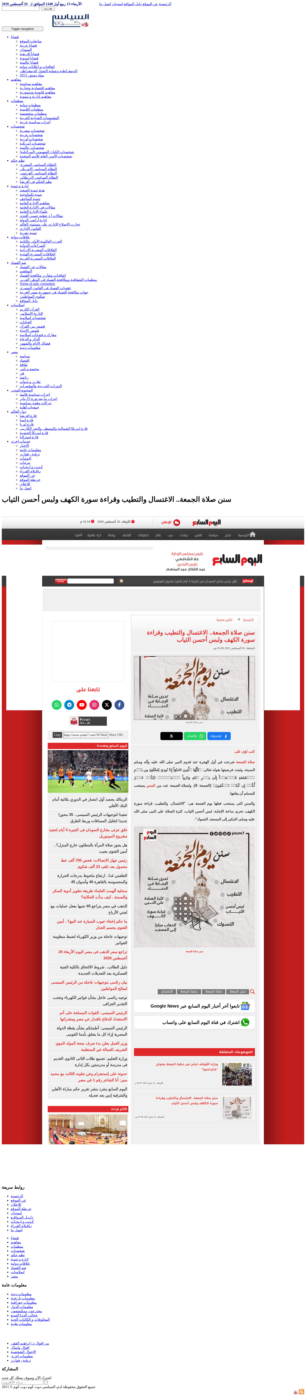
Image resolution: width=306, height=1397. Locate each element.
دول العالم (18, 411)
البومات (25, 458)
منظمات (17, 101)
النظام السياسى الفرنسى (38, 173)
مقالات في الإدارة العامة (37, 207)
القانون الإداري (30, 228)
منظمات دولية (30, 105)
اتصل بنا (105, 4)
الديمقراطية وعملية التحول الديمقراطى (48, 71)
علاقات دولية (20, 237)
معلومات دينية (30, 348)
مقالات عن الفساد (33, 267)
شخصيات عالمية (32, 148)
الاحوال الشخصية (23, 1352)
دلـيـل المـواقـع (22, 1217)
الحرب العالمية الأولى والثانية (41, 241)
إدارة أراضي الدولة (33, 220)
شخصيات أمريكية (32, 143)
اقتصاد (24, 360)
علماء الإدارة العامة (34, 211)
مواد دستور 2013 (32, 75)
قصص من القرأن (32, 326)
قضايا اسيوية (29, 58)
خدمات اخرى (20, 441)
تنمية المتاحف (30, 199)
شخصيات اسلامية (33, 318)
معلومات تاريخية (23, 1298)
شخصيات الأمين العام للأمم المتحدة (46, 156)
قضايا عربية (28, 45)
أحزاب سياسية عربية (35, 122)
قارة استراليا (29, 437)
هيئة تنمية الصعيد (32, 190)
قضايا (15, 37)
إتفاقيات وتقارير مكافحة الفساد (43, 275)
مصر (14, 352)
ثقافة (23, 365)
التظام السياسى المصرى (38, 165)
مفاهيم (16, 79)
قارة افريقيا (28, 416)
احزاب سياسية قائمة (35, 394)
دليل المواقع (133, 4)
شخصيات (18, 126)
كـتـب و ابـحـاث (31, 467)
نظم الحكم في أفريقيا (36, 182)
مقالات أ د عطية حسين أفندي (41, 216)
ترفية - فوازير (30, 454)
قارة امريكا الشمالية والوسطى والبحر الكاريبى (54, 428)
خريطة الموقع (30, 480)
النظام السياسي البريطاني (39, 177)
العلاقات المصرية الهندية (37, 254)
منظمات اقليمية (31, 109)
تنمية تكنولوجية (31, 194)
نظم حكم (18, 160)
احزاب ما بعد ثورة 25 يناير (38, 399)
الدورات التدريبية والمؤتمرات (41, 386)
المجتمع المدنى (22, 390)
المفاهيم (26, 271)
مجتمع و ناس (29, 369)
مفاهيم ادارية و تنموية (35, 96)
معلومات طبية (21, 1324)
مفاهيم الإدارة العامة (35, 203)
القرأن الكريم (29, 309)
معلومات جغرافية (24, 1302)
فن (22, 373)
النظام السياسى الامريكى (38, 169)
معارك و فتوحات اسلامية (38, 335)
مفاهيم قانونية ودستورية (37, 92)
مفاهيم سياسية (31, 84)
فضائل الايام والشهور (35, 343)
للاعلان (25, 484)
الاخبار (24, 446)
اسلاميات (17, 305)
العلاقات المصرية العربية (38, 258)
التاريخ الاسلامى (31, 313)
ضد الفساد (18, 263)
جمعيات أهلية (29, 407)
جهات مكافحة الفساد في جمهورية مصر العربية (54, 292)
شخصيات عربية (31, 135)
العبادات (26, 322)
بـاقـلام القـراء (30, 471)
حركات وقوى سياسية (36, 403)
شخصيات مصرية (32, 131)
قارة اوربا (27, 424)
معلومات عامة (30, 450)
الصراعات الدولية (32, 246)
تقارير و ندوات (30, 382)
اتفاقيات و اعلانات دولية (37, 67)
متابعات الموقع (31, 41)
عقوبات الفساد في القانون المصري (45, 288)
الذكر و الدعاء (30, 339)
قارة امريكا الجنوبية (34, 433)
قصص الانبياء (29, 330)
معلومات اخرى (22, 1356)
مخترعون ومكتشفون (26, 1311)
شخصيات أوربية (31, 139)
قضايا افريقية (29, 54)
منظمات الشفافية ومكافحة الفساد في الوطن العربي (58, 280)
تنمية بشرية (28, 233)
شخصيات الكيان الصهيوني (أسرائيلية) (47, 152)
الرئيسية (165, 4)
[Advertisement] (83, 1155)
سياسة (25, 356)
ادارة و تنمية (19, 186)
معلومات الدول (22, 1307)
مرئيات (25, 463)
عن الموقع (150, 4)
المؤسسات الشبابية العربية (39, 118)
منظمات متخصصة (33, 113)
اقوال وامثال (20, 1347)
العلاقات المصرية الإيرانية (38, 250)
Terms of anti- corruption (37, 284)
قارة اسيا (26, 420)
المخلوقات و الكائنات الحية (30, 1319)
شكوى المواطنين (32, 296)
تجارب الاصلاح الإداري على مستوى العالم (50, 224)
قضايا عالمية (29, 62)
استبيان (117, 4)
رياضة (24, 377)
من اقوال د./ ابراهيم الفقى (30, 1343)
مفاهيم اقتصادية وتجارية (37, 88)
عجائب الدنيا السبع (24, 1315)
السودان (26, 50)
